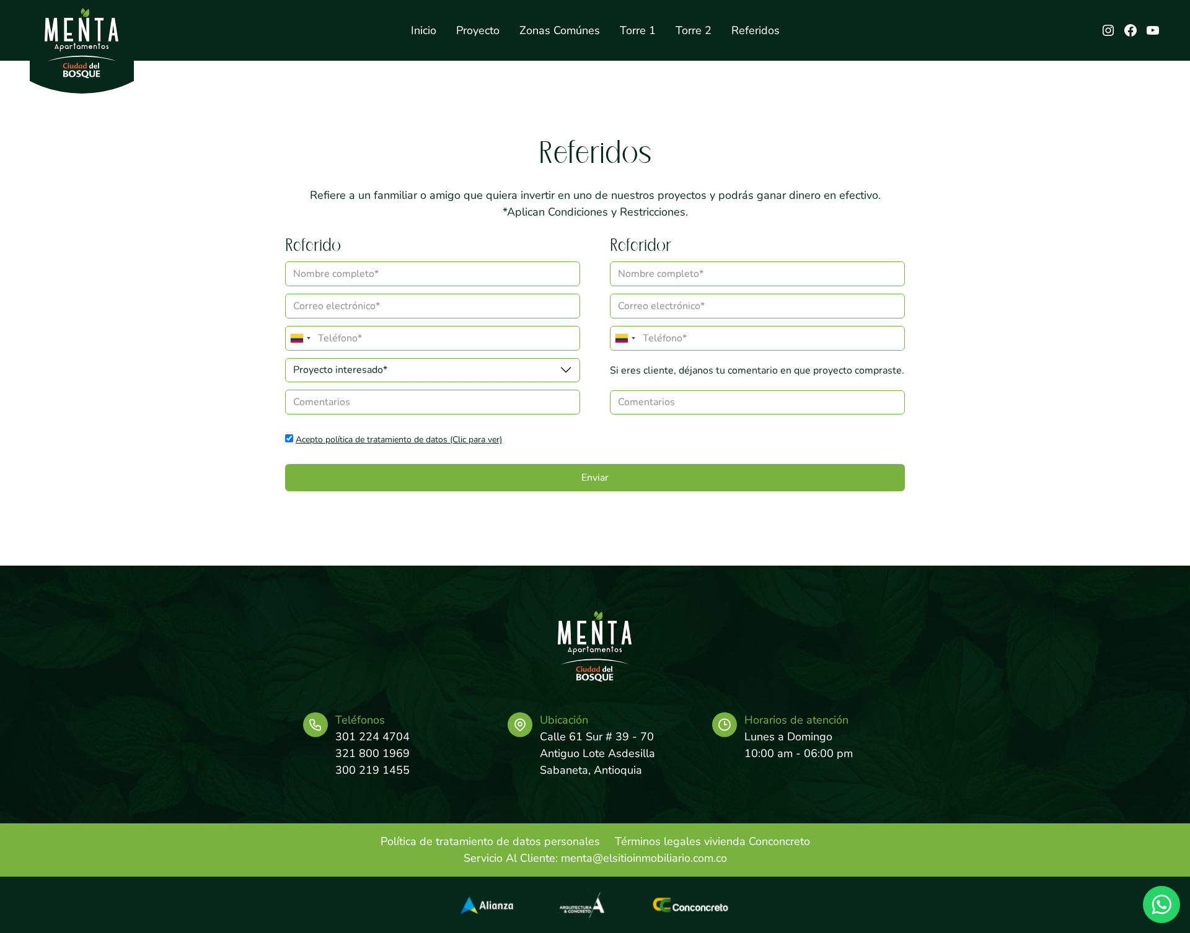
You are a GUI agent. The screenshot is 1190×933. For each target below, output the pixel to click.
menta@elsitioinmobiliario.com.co (644, 858)
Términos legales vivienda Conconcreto (712, 841)
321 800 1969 (372, 753)
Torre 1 (638, 30)
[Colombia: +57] (300, 338)
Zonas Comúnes (559, 30)
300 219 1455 (372, 770)
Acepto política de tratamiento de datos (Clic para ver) (399, 439)
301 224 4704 (372, 736)
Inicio (423, 30)
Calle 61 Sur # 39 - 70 (597, 736)
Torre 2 (694, 30)
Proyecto (478, 30)
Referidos (755, 30)
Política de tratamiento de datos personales (490, 841)
